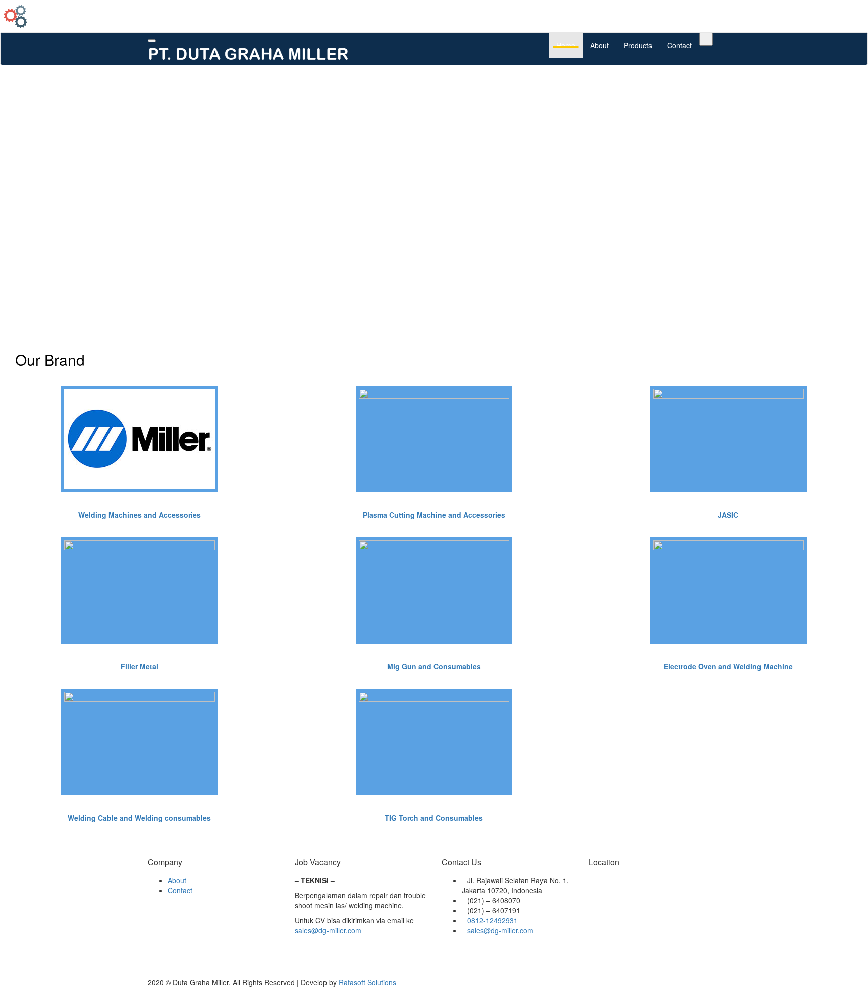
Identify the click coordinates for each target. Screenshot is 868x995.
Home (565, 45)
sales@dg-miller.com (328, 930)
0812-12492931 (492, 920)
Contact (679, 45)
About (599, 45)
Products (638, 45)
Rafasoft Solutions (367, 982)
